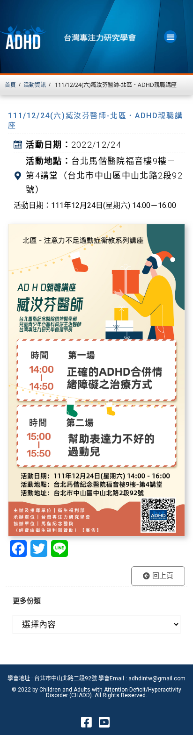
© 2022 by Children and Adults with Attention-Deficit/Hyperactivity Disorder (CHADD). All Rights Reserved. (96, 692)
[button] (170, 36)
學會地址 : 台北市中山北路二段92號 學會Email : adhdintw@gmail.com (96, 678)
